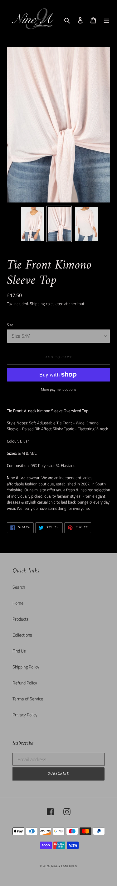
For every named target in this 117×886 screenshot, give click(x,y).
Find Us (19, 651)
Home (17, 603)
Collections (22, 635)
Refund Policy (24, 682)
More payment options (58, 389)
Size (10, 325)
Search (18, 587)
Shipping (37, 303)
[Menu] (106, 20)
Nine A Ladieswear (64, 865)
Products (20, 619)
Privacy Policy (24, 714)
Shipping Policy (25, 666)
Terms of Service (27, 698)
